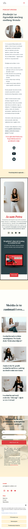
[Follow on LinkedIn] (12, 232)
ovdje (2, 510)
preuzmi (14, 275)
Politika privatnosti (13, 513)
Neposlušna (6, 502)
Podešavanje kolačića (14, 525)
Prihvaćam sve (14, 517)
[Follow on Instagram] (8, 232)
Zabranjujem (14, 521)
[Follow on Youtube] (19, 232)
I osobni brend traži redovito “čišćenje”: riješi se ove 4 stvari (13, 397)
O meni (4, 500)
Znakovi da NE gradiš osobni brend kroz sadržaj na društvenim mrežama (13, 368)
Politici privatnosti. (14, 464)
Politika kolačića (5, 513)
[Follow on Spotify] (15, 232)
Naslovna (5, 498)
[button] (26, 505)
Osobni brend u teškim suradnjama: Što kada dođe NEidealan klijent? (12, 338)
